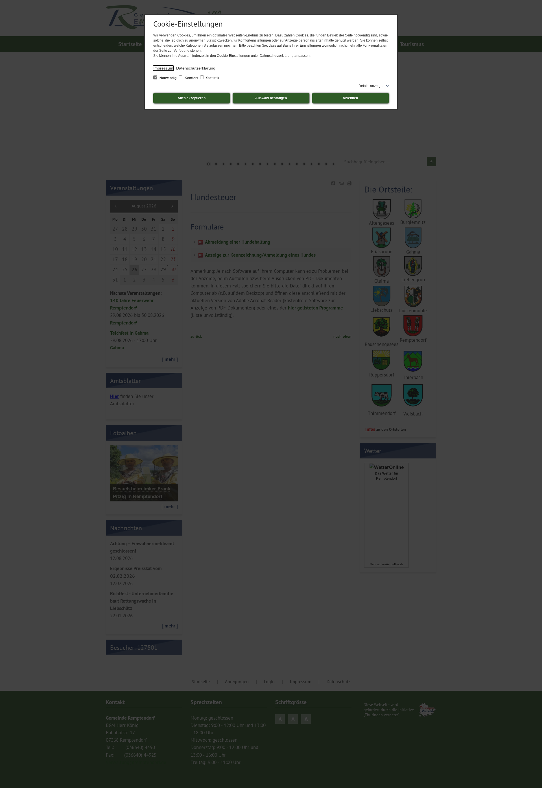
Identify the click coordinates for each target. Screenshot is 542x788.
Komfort (191, 78)
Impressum (163, 68)
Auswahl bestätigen (271, 98)
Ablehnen (350, 98)
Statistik (212, 78)
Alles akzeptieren (192, 98)
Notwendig (168, 78)
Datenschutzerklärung (195, 68)
